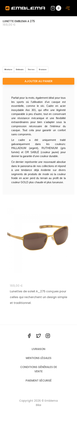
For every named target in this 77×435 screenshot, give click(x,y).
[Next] (62, 239)
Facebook (29, 335)
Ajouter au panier (38, 81)
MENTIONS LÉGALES (38, 358)
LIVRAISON (38, 349)
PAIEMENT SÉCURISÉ (39, 380)
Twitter (38, 335)
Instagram (47, 335)
